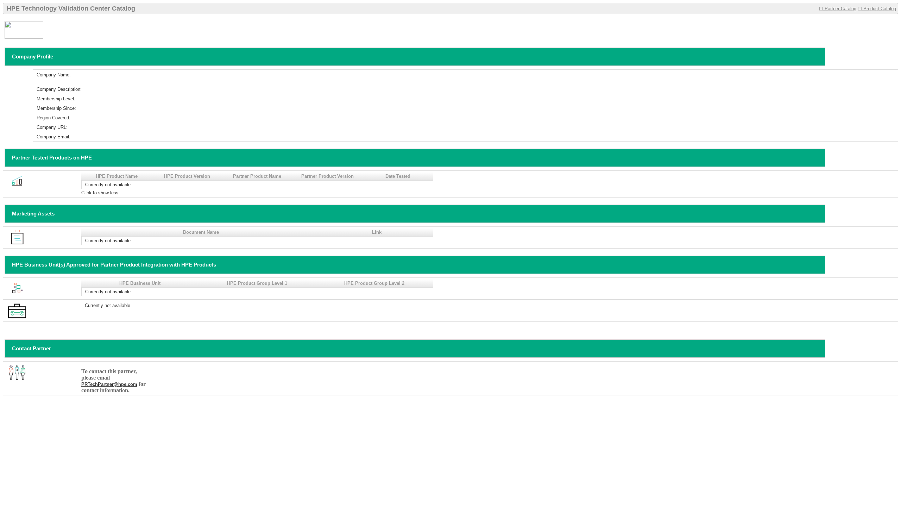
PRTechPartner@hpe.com (109, 384)
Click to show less (100, 192)
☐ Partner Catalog (837, 8)
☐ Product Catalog (877, 8)
